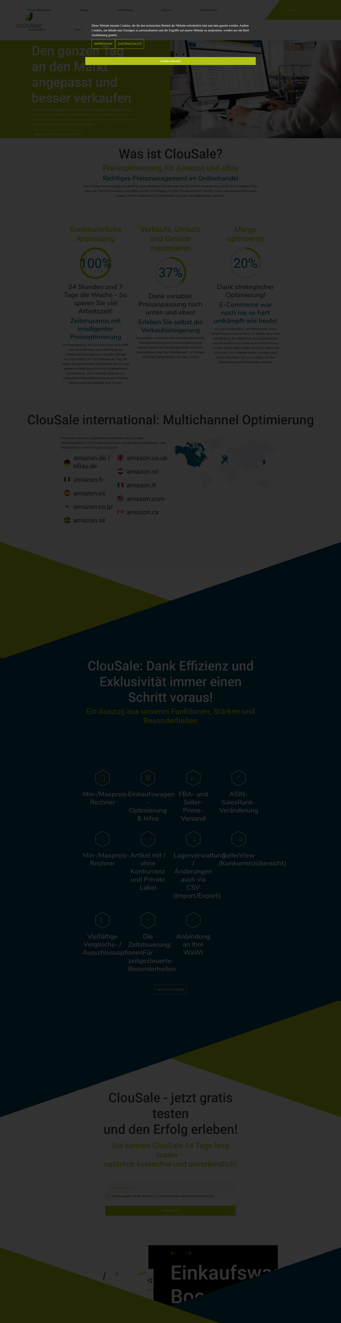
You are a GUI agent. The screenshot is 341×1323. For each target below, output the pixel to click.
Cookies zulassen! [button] (170, 61)
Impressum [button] (103, 44)
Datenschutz (129, 44)
